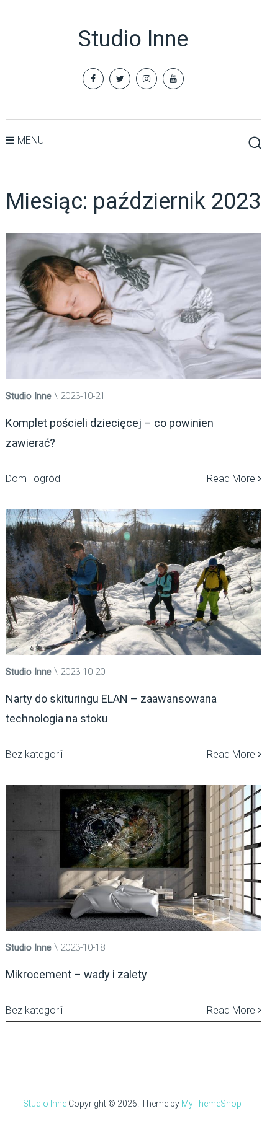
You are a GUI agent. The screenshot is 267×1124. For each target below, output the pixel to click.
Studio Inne (133, 39)
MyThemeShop (211, 1104)
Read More (232, 479)
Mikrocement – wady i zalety (76, 974)
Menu (30, 140)
